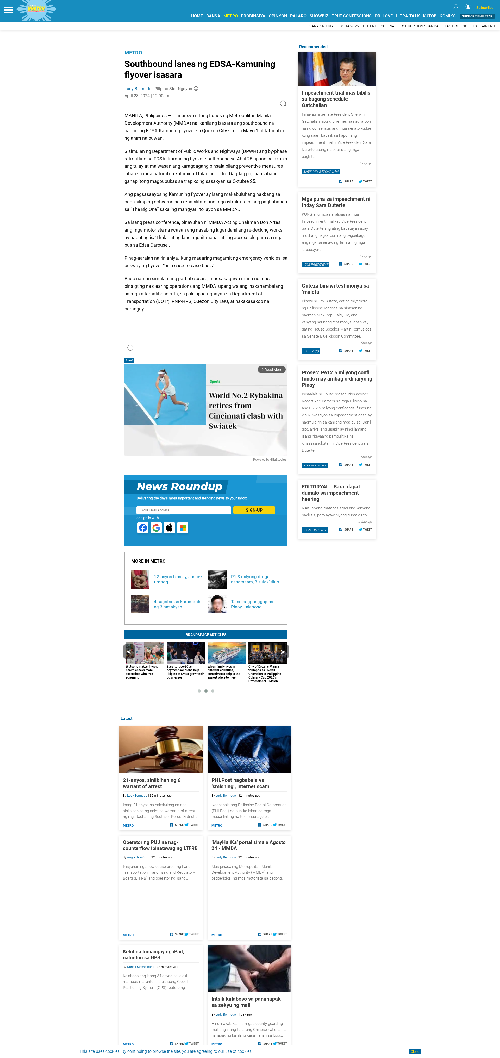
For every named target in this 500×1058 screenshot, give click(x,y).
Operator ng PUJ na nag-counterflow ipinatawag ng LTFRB (160, 845)
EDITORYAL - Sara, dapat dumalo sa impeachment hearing (331, 492)
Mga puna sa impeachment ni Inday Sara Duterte (336, 202)
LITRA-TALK (408, 16)
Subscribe (484, 7)
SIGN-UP (254, 510)
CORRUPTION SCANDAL (421, 26)
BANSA (213, 16)
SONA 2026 (349, 26)
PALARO (298, 16)
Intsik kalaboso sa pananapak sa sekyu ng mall (246, 1002)
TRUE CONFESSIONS (352, 16)
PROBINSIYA (253, 16)
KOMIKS (448, 16)
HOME (197, 16)
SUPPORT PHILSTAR (477, 16)
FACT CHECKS (457, 26)
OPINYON (278, 16)
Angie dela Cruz (138, 857)
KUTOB (429, 16)
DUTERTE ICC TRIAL (379, 26)
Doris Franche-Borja (140, 967)
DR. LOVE (384, 16)
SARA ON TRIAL (322, 26)
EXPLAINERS (484, 26)
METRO (230, 16)
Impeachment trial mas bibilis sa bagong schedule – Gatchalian (336, 99)
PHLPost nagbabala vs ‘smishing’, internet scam (240, 783)
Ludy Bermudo (137, 88)
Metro (133, 52)
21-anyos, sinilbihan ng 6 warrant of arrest (151, 783)
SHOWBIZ (319, 16)
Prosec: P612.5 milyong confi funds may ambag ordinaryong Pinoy (337, 378)
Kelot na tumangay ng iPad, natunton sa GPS (153, 955)
